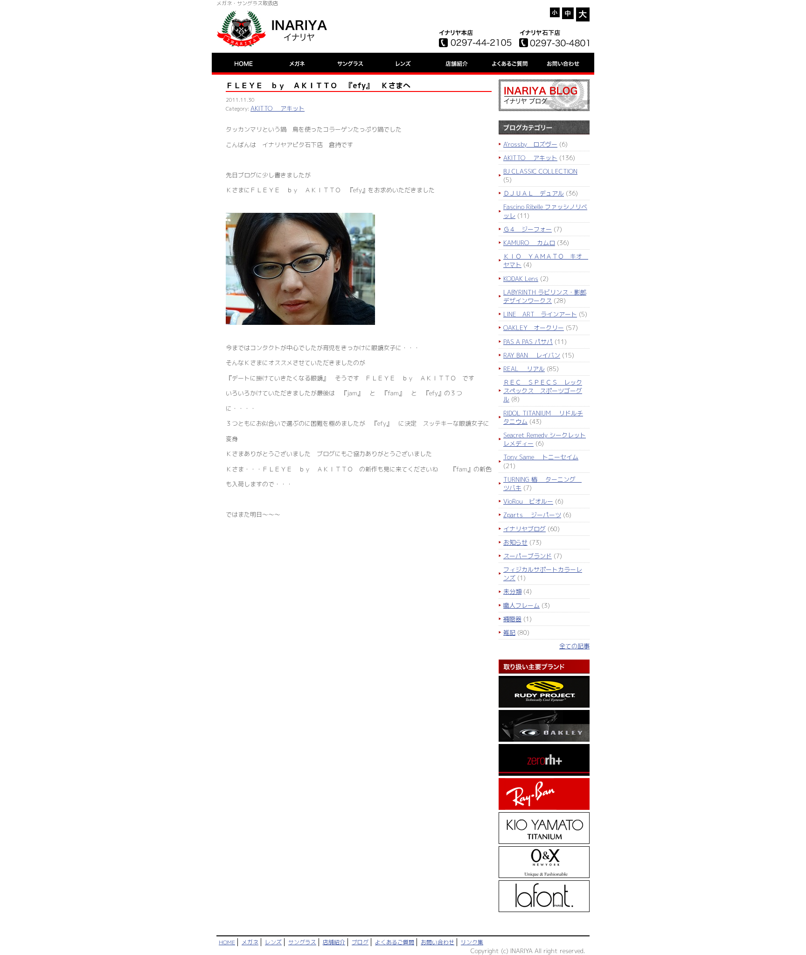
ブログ (360, 942)
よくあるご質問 (394, 942)
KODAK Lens (520, 278)
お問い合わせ (437, 942)
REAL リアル (524, 369)
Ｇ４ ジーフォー (527, 229)
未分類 (512, 591)
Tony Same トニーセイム (540, 457)
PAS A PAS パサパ (528, 341)
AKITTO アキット (277, 108)
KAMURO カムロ (529, 243)
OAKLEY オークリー (533, 327)
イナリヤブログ (524, 529)
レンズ (273, 942)
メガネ (250, 942)
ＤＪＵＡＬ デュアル (533, 193)
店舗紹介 (334, 942)
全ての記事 (574, 646)
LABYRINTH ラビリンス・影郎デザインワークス (544, 296)
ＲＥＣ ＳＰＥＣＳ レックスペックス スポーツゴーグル (542, 390)
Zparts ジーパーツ (532, 515)
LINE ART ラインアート (540, 314)
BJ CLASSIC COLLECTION (540, 171)
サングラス (302, 942)
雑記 (509, 632)
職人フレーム (521, 605)
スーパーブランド (527, 556)
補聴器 (512, 619)
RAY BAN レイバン (531, 355)
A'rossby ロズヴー (530, 144)
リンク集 (472, 942)
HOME (227, 942)
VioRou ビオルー (528, 501)
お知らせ (515, 542)
